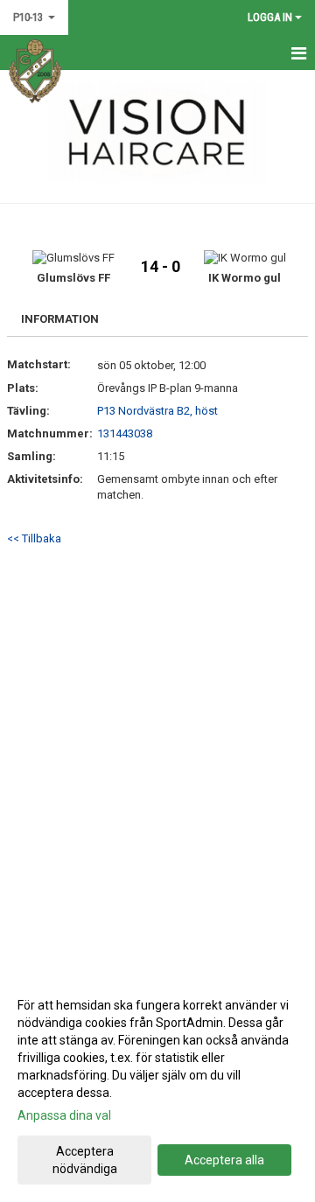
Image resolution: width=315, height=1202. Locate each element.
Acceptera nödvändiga (84, 1160)
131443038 (124, 433)
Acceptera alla (224, 1160)
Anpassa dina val (64, 1115)
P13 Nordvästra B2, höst (157, 410)
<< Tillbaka (34, 538)
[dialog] (157, 1086)
